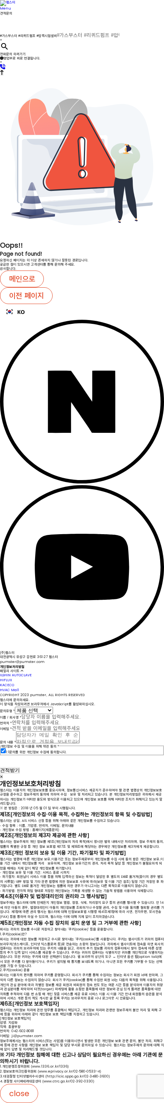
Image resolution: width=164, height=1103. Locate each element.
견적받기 (10, 770)
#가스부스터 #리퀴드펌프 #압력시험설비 (28, 36)
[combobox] (82, 311)
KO (21, 311)
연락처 (6, 723)
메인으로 (22, 279)
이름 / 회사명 (10, 717)
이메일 (6, 729)
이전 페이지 (26, 295)
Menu (5, 8)
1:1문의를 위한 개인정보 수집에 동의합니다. (36, 752)
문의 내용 (8, 742)
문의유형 (7, 711)
